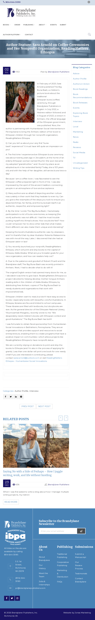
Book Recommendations (82, 96)
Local (75, 126)
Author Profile (21, 391)
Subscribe (81, 531)
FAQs (59, 582)
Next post (44, 406)
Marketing (78, 132)
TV (74, 158)
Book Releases (80, 102)
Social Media (79, 152)
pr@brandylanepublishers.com (30, 588)
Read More (10, 502)
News (75, 137)
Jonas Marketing (83, 612)
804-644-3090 (13, 2)
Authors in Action (81, 84)
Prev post (28, 406)
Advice (76, 73)
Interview (33, 391)
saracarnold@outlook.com (26, 358)
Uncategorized (80, 163)
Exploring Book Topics (80, 114)
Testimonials (81, 573)
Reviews (77, 147)
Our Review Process (79, 565)
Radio (75, 142)
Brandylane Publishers (58, 72)
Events (76, 108)
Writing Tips (78, 168)
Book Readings (80, 89)
